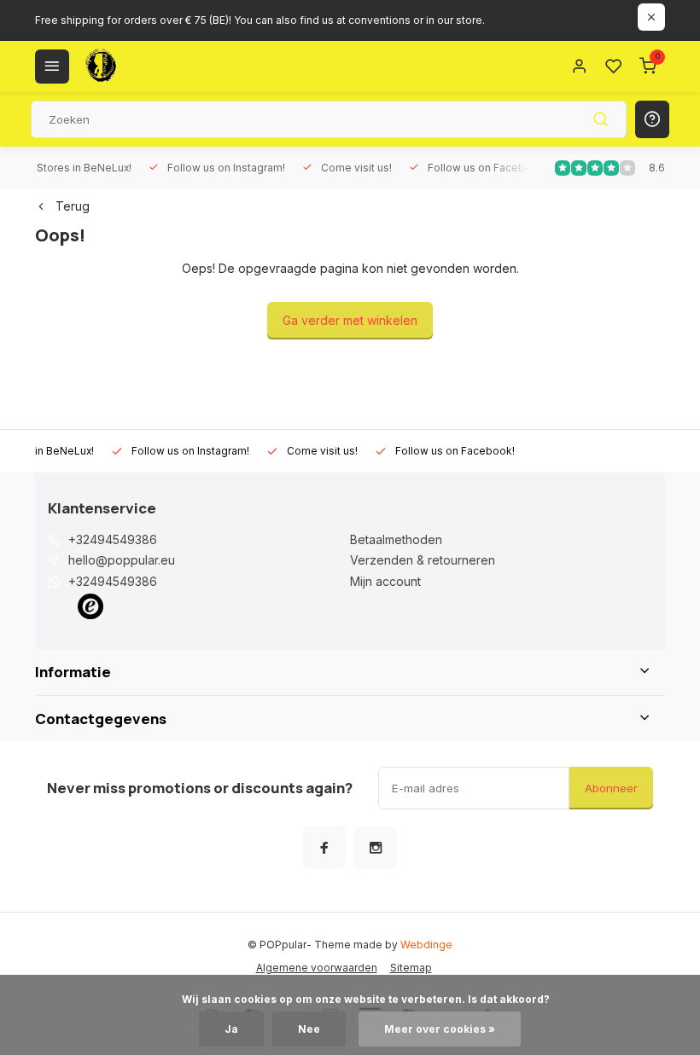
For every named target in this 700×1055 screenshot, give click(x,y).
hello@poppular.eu (121, 560)
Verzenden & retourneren (422, 560)
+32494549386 (112, 539)
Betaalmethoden (396, 539)
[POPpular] (141, 66)
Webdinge (426, 944)
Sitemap (411, 967)
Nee (309, 1029)
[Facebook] (324, 847)
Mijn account (385, 581)
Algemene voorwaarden (316, 967)
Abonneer (611, 788)
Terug (72, 206)
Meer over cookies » (439, 1029)
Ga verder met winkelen (350, 320)
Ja (231, 1029)
